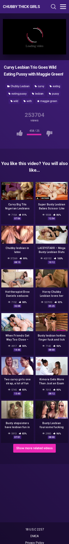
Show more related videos (34, 448)
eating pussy (19, 93)
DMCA (34, 536)
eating (56, 86)
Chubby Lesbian (20, 86)
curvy (40, 86)
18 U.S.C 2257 (34, 529)
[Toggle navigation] (63, 6)
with (29, 101)
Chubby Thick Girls (21, 7)
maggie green (48, 101)
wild (15, 101)
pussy (55, 93)
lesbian (39, 93)
